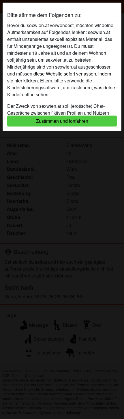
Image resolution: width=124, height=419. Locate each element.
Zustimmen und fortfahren (62, 121)
